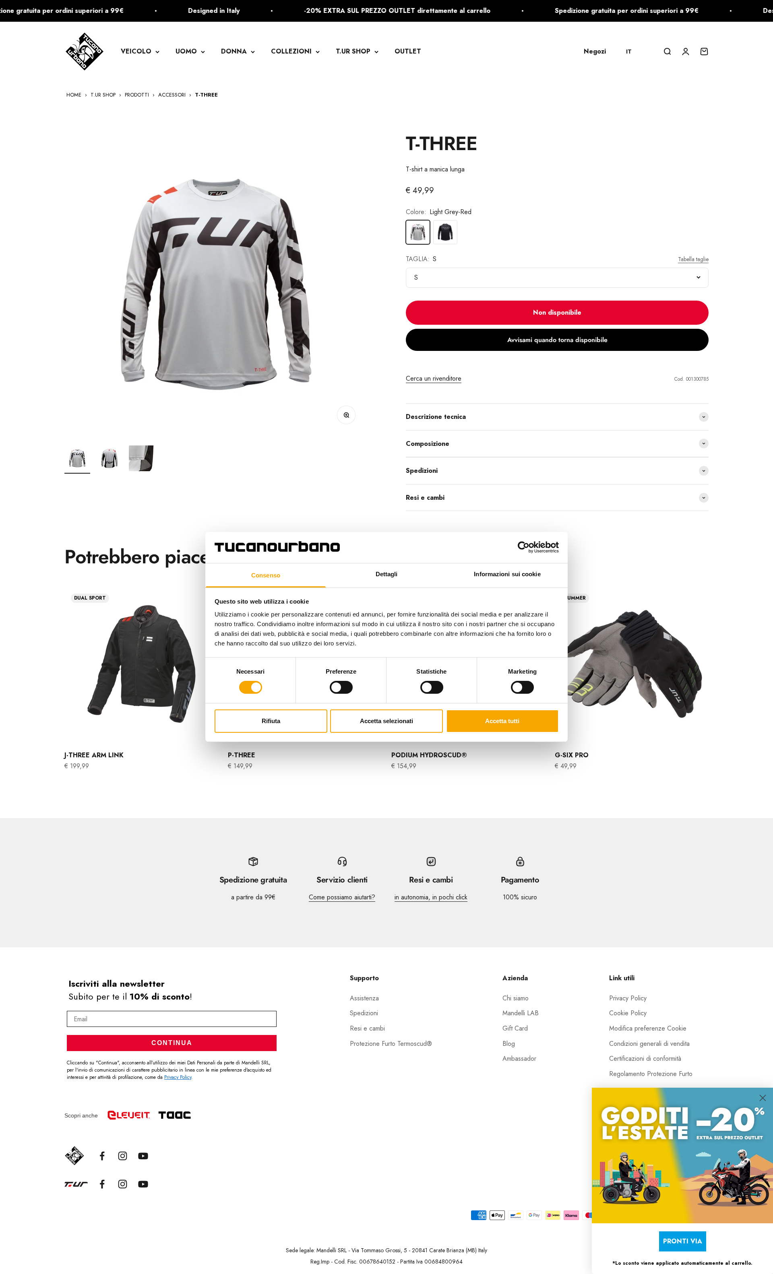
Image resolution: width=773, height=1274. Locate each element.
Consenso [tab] (265, 575)
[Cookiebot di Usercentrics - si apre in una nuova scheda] (523, 547)
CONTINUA (171, 1042)
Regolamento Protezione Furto (650, 1073)
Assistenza (364, 998)
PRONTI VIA (682, 1241)
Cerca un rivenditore (433, 378)
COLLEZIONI (291, 51)
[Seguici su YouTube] (143, 1155)
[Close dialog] (763, 1098)
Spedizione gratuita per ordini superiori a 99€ (591, 10)
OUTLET (408, 51)
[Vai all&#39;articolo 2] (109, 459)
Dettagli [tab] (387, 574)
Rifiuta (271, 720)
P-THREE (241, 755)
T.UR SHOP (353, 51)
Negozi (595, 51)
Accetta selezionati (386, 720)
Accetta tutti (502, 720)
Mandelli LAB (520, 1013)
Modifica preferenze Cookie (647, 1028)
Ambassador (519, 1058)
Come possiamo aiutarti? (342, 897)
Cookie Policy (628, 1013)
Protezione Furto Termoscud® (391, 1043)
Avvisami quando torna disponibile (557, 339)
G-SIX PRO (572, 755)
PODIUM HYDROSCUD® (429, 755)
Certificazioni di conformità (645, 1058)
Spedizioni (364, 1013)
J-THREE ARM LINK (94, 755)
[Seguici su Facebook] (102, 1155)
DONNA (234, 51)
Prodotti (137, 95)
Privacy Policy (177, 1077)
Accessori (172, 95)
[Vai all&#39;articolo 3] (142, 459)
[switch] (341, 687)
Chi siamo (515, 998)
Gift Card (515, 1028)
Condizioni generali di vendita (649, 1043)
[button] (632, 51)
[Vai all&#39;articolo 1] (77, 459)
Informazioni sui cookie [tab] (507, 574)
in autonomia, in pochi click (431, 897)
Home (73, 95)
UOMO (186, 51)
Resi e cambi (367, 1028)
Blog (508, 1043)
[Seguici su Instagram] (122, 1155)
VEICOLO (136, 51)
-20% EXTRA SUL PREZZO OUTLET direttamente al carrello (362, 10)
